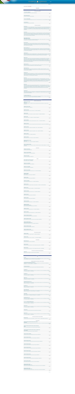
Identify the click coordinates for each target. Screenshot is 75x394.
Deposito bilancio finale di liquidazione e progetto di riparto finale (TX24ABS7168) (37, 252)
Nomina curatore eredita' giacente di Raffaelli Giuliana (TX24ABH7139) (37, 206)
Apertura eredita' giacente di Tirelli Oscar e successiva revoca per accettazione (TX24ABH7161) (37, 219)
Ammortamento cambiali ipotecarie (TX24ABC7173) (37, 156)
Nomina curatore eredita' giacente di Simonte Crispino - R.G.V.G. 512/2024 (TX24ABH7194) (37, 171)
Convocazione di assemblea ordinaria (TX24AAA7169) (37, 23)
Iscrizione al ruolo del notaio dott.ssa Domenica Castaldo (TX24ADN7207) (37, 331)
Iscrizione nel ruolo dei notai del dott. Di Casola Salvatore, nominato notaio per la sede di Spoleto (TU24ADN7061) (37, 369)
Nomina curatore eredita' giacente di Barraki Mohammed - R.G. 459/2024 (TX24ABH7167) (37, 212)
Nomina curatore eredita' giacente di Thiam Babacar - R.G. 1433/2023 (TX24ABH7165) (37, 188)
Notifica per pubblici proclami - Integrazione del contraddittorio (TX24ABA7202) (37, 142)
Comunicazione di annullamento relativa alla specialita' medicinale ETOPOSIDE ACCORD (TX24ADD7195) (37, 267)
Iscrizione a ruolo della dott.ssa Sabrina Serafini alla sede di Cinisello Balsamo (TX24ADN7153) (37, 358)
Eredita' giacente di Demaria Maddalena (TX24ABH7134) (37, 227)
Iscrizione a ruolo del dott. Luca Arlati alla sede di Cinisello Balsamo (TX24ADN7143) (37, 338)
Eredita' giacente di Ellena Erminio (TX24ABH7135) (37, 230)
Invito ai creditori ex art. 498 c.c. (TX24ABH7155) (37, 160)
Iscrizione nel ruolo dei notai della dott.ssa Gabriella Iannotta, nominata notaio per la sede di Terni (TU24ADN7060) (37, 365)
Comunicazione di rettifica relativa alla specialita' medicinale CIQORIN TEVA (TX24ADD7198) (37, 310)
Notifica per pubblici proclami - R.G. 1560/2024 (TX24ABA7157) (37, 134)
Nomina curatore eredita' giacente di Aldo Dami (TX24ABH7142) (37, 195)
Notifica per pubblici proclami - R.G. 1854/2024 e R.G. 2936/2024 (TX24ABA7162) (37, 117)
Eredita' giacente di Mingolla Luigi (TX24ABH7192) (37, 167)
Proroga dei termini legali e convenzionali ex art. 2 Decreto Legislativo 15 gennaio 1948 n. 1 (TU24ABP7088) (37, 248)
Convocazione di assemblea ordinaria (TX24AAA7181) (37, 16)
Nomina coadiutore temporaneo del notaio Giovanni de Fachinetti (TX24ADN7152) (37, 361)
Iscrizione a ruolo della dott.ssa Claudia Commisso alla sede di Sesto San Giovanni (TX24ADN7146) (37, 341)
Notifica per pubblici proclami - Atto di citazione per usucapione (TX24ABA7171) (37, 138)
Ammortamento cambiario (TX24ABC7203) (37, 150)
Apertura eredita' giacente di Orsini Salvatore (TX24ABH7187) (37, 175)
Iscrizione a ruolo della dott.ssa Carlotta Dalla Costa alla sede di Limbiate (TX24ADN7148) (37, 348)
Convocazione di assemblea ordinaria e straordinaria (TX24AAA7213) (37, 13)
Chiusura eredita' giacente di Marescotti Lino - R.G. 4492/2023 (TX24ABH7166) (37, 181)
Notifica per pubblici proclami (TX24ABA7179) (37, 107)
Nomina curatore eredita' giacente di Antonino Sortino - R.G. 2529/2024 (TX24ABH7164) (37, 191)
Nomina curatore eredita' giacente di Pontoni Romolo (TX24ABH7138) (37, 216)
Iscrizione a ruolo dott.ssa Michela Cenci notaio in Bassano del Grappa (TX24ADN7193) (37, 327)
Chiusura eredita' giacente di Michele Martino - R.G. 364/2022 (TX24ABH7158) (37, 202)
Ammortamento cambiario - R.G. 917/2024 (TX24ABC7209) (37, 153)
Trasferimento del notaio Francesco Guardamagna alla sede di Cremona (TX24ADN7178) (37, 334)
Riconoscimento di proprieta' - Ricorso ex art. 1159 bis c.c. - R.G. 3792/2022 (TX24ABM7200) (37, 237)
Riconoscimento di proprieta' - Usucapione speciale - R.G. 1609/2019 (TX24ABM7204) (37, 234)
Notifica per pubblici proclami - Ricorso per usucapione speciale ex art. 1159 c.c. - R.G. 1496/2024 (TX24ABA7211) (37, 121)
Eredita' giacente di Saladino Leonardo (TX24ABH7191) (37, 164)
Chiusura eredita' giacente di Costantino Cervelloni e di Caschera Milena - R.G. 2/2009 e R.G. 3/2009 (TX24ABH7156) (37, 185)
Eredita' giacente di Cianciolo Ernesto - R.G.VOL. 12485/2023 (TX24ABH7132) (37, 223)
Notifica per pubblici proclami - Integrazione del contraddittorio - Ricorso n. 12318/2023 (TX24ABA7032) (37, 131)
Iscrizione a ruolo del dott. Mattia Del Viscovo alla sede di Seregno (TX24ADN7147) (37, 344)
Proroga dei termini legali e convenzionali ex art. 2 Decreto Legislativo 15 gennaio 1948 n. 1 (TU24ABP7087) (37, 245)
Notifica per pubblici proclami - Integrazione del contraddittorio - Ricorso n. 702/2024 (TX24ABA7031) (37, 127)
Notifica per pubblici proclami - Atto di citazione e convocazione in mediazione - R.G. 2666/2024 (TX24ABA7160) (37, 114)
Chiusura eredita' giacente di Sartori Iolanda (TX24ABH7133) (37, 198)
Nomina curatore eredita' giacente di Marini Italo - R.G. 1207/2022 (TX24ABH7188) (37, 209)
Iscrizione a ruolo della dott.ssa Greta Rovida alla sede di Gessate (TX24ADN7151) (37, 355)
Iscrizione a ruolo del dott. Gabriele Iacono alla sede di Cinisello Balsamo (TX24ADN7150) (37, 351)
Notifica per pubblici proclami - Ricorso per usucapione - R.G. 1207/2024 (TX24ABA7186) (37, 110)
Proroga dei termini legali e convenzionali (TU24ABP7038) (37, 241)
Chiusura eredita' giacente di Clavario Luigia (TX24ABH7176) (37, 178)
